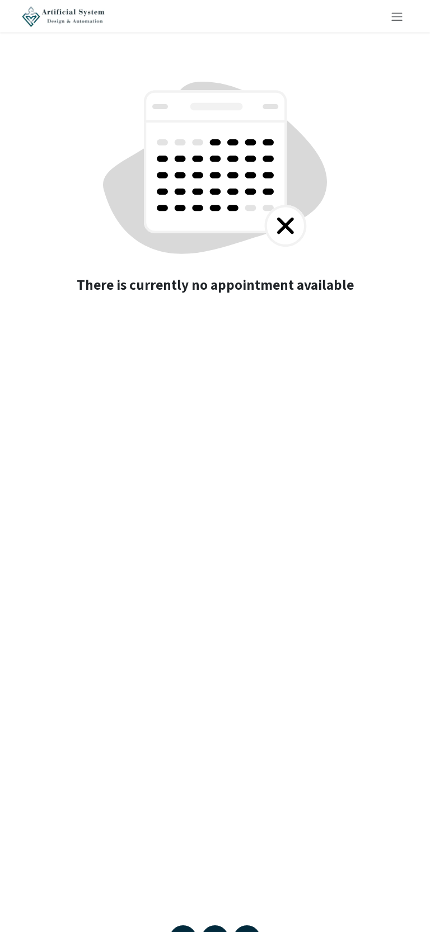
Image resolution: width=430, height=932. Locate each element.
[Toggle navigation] (397, 16)
